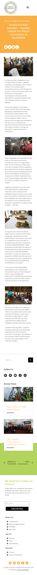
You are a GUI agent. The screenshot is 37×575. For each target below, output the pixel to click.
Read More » (11, 412)
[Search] (30, 360)
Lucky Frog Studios (23, 569)
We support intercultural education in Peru (16, 442)
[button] (27, 7)
